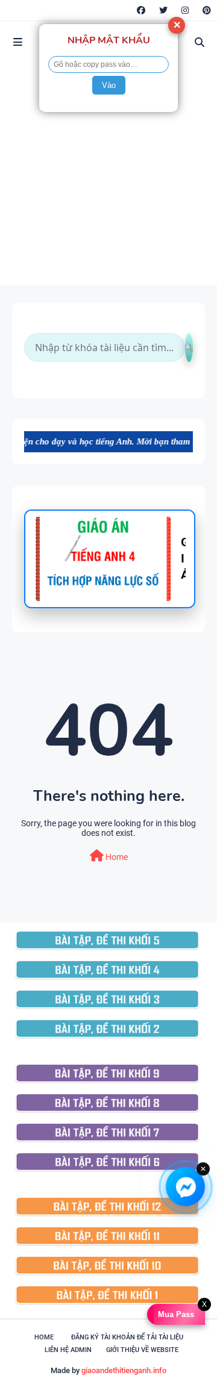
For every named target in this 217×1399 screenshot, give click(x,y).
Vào (109, 85)
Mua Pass (175, 1314)
